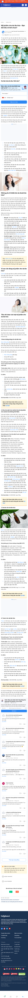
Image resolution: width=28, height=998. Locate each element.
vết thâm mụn (7, 481)
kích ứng (23, 661)
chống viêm (19, 571)
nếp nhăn (13, 149)
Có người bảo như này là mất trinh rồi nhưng (15, 741)
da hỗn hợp (7, 629)
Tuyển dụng (16, 948)
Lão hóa (3, 273)
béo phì (20, 217)
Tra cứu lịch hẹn (17, 937)
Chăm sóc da (8, 22)
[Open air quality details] (5, 996)
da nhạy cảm (20, 632)
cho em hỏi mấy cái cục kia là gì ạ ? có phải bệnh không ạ (15, 826)
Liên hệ (15, 953)
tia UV (5, 71)
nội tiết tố (15, 69)
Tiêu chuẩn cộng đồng (5, 958)
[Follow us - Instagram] (4, 928)
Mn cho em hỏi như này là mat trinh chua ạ (15, 728)
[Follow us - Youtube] (9, 928)
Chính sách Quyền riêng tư (6, 946)
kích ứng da (7, 239)
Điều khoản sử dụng (5, 944)
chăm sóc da (8, 258)
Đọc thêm (4, 721)
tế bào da (10, 486)
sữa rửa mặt (12, 418)
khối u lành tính (12, 170)
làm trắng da (21, 562)
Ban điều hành (17, 946)
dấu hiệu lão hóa (14, 78)
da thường (7, 632)
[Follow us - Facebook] (2, 928)
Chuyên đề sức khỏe (5, 933)
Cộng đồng (16, 935)
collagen (5, 115)
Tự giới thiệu (17, 944)
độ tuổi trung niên (20, 234)
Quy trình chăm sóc (20, 326)
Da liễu (2, 22)
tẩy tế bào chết (14, 429)
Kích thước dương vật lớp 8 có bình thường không (15, 798)
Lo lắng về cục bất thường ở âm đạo (13, 812)
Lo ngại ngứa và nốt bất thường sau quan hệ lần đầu (15, 842)
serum (17, 577)
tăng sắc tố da (19, 466)
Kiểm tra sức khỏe (18, 933)
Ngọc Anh (7, 34)
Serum (2, 530)
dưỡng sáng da (16, 479)
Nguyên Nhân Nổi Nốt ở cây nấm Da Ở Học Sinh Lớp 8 (15, 755)
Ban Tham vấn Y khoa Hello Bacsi (18, 31)
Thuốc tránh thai (9, 782)
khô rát (24, 492)
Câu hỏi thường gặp (5, 956)
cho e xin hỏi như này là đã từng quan (14, 715)
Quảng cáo (16, 951)
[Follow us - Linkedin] (7, 928)
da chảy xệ (11, 145)
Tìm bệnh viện (4, 935)
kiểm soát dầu (13, 665)
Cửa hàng (3, 937)
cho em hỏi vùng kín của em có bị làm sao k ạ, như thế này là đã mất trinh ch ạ (15, 770)
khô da (23, 238)
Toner (2, 621)
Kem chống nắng (5, 342)
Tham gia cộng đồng (14, 859)
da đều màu (9, 389)
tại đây (7, 405)
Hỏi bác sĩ (14, 710)
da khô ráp (17, 659)
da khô (12, 632)
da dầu (15, 629)
